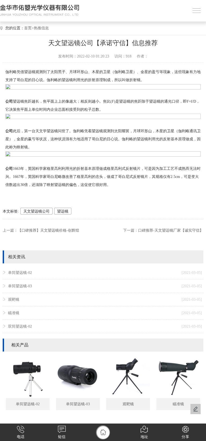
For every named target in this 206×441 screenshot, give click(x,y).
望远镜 (62, 211)
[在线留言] (195, 409)
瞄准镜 (105, 313)
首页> (29, 28)
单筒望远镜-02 (105, 273)
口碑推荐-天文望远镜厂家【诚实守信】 (170, 230)
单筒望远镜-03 (105, 286)
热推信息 (41, 28)
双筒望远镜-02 (105, 326)
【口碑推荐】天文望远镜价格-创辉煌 (48, 230)
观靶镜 (105, 299)
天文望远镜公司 (36, 211)
